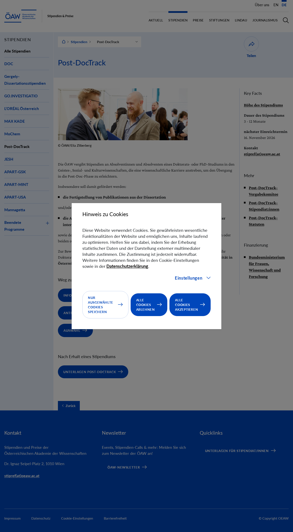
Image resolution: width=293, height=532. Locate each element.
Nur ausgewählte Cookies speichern (100, 305)
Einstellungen (188, 277)
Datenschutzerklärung (127, 266)
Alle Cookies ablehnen (145, 304)
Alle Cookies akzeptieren (186, 304)
